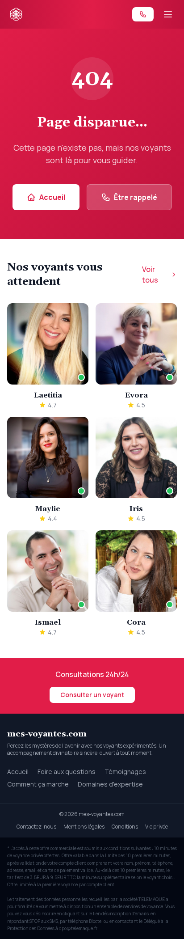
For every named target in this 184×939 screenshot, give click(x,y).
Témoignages (125, 771)
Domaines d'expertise (110, 784)
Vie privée (156, 826)
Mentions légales (84, 826)
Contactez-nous (36, 826)
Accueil (52, 197)
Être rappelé (135, 197)
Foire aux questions (67, 771)
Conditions (125, 826)
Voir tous (150, 274)
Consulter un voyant (92, 694)
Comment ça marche (38, 784)
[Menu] (168, 14)
